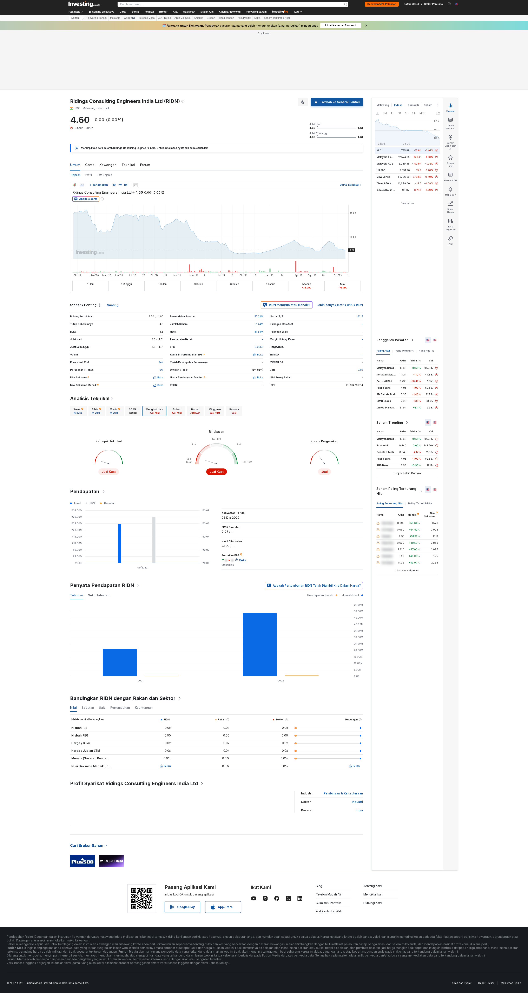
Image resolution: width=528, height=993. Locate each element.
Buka (167, 766)
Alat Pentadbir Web (329, 911)
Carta (89, 165)
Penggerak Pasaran (392, 340)
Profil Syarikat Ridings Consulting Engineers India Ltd (134, 783)
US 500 (380, 170)
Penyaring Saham (256, 11)
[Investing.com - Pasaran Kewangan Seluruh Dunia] (84, 4)
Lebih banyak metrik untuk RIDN (340, 305)
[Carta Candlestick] (74, 185)
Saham (75, 17)
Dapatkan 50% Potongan (381, 4)
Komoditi (413, 105)
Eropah (211, 17)
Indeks (398, 105)
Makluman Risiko (511, 983)
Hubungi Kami (372, 903)
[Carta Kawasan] (82, 185)
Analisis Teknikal (90, 398)
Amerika (198, 17)
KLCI (379, 150)
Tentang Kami (372, 886)
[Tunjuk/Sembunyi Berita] (135, 185)
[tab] (78, 411)
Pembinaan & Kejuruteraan (343, 793)
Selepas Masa (147, 17)
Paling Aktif (383, 350)
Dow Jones (383, 176)
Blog (319, 886)
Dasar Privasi (486, 983)
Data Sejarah (104, 174)
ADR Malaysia (182, 17)
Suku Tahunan (98, 595)
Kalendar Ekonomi (229, 11)
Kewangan (108, 165)
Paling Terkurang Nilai (389, 503)
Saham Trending (389, 422)
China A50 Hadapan (388, 183)
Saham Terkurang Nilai (277, 17)
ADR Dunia (164, 17)
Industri (357, 802)
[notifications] (449, 4)
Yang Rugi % (426, 350)
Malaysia (115, 17)
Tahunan (76, 595)
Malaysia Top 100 (387, 157)
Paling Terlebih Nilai (420, 503)
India (359, 810)
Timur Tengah (226, 17)
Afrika (257, 17)
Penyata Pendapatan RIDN (102, 585)
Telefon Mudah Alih (329, 894)
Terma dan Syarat (460, 983)
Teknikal (128, 165)
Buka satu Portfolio (329, 903)
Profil (88, 174)
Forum (145, 165)
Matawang (382, 105)
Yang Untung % (404, 350)
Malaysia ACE (384, 163)
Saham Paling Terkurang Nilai (396, 491)
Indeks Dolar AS (386, 190)
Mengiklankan (372, 894)
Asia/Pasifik (244, 17)
